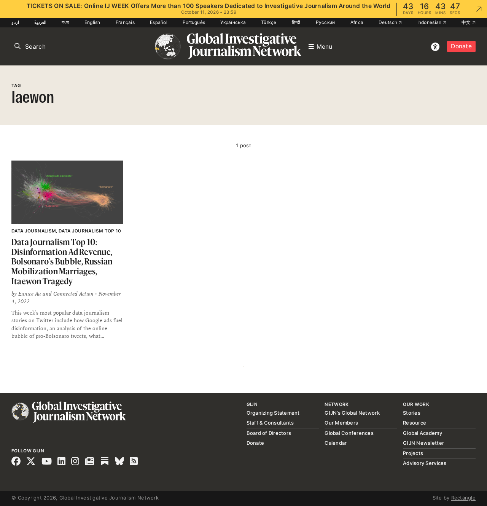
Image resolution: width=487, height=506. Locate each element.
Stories (411, 413)
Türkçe (269, 22)
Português (194, 22)
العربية (40, 22)
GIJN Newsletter (423, 443)
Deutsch (388, 22)
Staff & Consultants (270, 423)
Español (158, 22)
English (92, 22)
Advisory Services (424, 463)
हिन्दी (296, 22)
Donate (461, 46)
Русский (325, 22)
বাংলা (65, 22)
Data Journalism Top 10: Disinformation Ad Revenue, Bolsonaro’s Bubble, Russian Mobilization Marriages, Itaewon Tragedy (61, 261)
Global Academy (422, 433)
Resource (414, 423)
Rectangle (463, 498)
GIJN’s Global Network (352, 413)
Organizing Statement (273, 413)
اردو (15, 22)
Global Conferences (349, 433)
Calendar (336, 443)
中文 (467, 22)
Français (125, 22)
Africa (357, 22)
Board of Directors (269, 433)
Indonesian (430, 22)
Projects (413, 453)
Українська (233, 22)
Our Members (341, 423)
